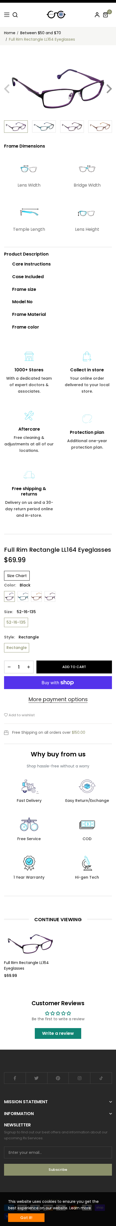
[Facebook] (15, 1078)
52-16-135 (16, 622)
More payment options (58, 699)
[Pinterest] (58, 1078)
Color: (17, 585)
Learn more (80, 1208)
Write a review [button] (58, 1033)
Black (9, 596)
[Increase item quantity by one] (29, 667)
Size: (20, 611)
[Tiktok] (101, 1078)
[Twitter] (36, 1078)
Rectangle (16, 647)
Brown (36, 596)
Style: (21, 637)
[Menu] (6, 15)
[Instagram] (79, 1078)
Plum (50, 596)
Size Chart (17, 575)
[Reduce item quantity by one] (9, 667)
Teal (23, 596)
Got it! (26, 1217)
